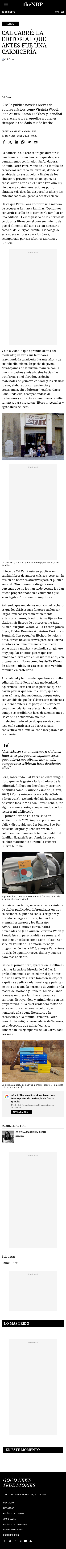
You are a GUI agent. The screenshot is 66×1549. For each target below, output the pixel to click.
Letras (10, 23)
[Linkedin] (16, 142)
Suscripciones (11, 1535)
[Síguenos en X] (10, 1541)
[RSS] (30, 1541)
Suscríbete (8, 12)
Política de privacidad (15, 1524)
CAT (57, 12)
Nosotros (8, 1508)
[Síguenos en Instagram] (20, 1541)
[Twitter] (10, 142)
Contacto (8, 1503)
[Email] (35, 142)
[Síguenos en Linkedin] (15, 1541)
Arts (15, 1263)
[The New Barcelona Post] (19, 1483)
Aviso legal (9, 1519)
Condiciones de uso (13, 1529)
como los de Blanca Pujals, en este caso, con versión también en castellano (32, 665)
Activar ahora (20, 1112)
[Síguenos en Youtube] (25, 1541)
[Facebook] (4, 142)
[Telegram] (29, 142)
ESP (62, 12)
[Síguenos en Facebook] (4, 1541)
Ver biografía (20, 1136)
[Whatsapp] (23, 142)
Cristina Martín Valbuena (19, 131)
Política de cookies (13, 1513)
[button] (6, 4)
